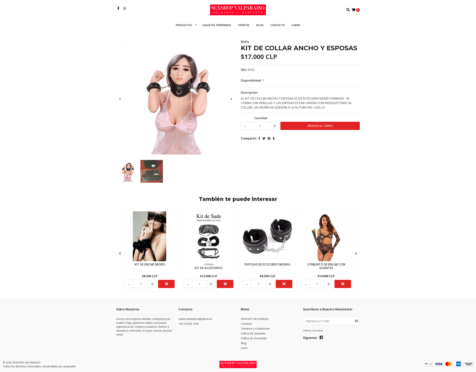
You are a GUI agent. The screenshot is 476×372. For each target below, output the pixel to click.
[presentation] (120, 99)
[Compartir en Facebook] (259, 138)
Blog (259, 25)
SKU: (244, 70)
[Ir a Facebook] (118, 8)
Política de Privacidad (253, 338)
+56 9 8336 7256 (188, 323)
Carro (296, 25)
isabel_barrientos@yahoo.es (195, 319)
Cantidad (260, 118)
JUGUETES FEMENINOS (217, 25)
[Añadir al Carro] (166, 284)
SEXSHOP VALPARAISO (255, 319)
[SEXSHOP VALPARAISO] (238, 9)
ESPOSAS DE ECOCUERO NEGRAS (267, 264)
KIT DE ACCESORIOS (208, 268)
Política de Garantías (253, 333)
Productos (184, 25)
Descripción (249, 92)
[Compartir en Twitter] (263, 138)
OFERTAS (244, 25)
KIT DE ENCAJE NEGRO (150, 264)
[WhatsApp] (125, 8)
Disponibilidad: (251, 80)
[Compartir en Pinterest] (269, 138)
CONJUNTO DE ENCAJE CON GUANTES (326, 266)
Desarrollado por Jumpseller (59, 366)
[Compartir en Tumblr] (274, 138)
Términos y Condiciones (255, 328)
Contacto (277, 25)
